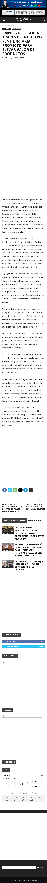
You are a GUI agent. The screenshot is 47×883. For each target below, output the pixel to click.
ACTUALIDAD (7, 567)
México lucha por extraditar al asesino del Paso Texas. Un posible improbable (12, 508)
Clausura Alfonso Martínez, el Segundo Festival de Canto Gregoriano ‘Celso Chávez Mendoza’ (29, 533)
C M (6, 58)
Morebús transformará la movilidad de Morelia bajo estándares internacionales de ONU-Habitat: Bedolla (29, 550)
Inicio (4, 25)
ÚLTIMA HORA (16, 29)
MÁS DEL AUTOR (34, 520)
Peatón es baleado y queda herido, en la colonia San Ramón (35, 506)
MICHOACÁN (12, 25)
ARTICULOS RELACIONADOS (15, 520)
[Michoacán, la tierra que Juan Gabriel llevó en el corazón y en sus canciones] (8, 564)
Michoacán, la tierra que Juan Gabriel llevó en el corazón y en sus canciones (29, 565)
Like (41, 641)
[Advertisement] (23, 79)
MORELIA (5, 550)
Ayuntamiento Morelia (8, 532)
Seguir (40, 646)
